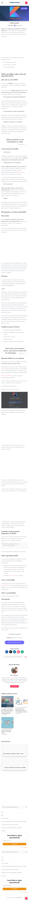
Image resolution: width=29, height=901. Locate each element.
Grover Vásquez (14, 675)
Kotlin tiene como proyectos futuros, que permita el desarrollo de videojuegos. (15, 350)
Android (12, 634)
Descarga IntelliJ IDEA (6, 375)
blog (24, 90)
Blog (2, 815)
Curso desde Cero (5, 585)
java (18, 637)
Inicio (2, 812)
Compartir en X (21, 144)
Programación (17, 634)
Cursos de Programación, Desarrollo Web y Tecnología (14, 821)
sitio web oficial (13, 575)
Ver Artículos (14, 686)
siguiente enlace (20, 172)
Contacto (3, 831)
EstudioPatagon (19, 897)
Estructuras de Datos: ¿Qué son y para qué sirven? (6, 731)
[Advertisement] (14, 47)
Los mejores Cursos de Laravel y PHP (9, 824)
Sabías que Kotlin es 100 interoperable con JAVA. (15, 140)
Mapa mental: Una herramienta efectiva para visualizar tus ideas (21, 710)
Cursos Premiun (4, 818)
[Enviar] (26, 807)
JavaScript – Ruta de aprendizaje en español (11, 827)
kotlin (21, 637)
